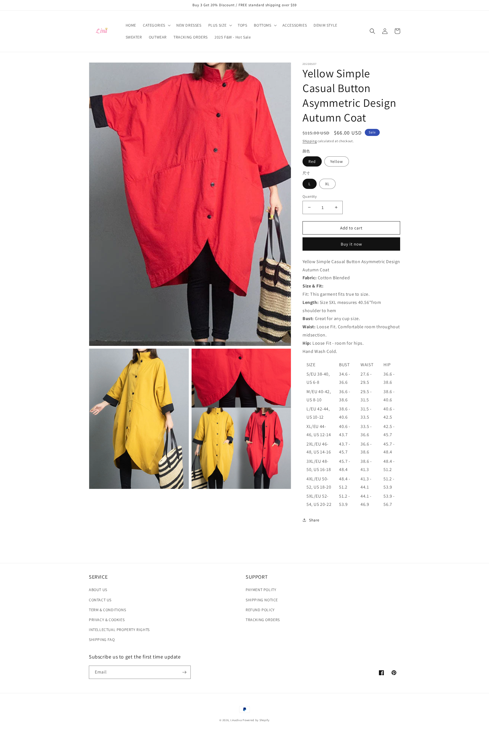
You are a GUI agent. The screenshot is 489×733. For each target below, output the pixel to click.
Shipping (310, 141)
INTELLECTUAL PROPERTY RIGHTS (119, 629)
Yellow (336, 161)
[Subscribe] (184, 672)
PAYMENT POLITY (261, 589)
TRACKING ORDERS (263, 619)
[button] (156, 25)
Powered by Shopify (256, 720)
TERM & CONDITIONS (107, 609)
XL (327, 183)
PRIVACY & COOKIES (107, 619)
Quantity (310, 196)
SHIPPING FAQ (102, 639)
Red (312, 161)
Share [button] (314, 520)
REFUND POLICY (260, 609)
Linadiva (236, 720)
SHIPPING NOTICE (262, 599)
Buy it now (351, 244)
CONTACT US (100, 599)
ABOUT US (98, 589)
